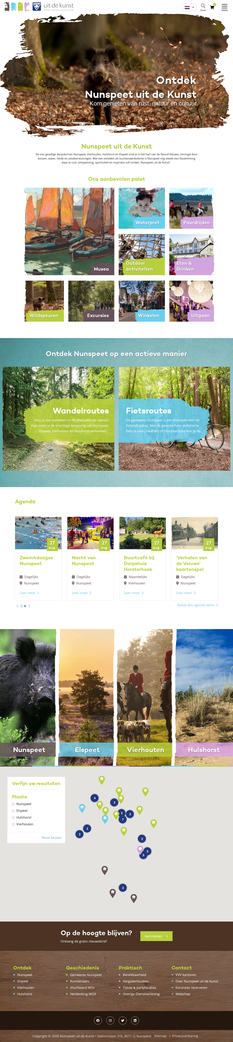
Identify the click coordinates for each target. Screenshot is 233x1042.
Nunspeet (23, 804)
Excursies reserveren (191, 987)
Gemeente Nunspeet (86, 975)
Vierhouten (24, 824)
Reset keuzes (51, 837)
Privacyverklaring (185, 1036)
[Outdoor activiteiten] (142, 254)
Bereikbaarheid (134, 975)
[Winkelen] (142, 301)
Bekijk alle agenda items (196, 605)
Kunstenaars (79, 981)
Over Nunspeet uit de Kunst (197, 981)
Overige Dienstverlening (141, 994)
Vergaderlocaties (136, 981)
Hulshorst (23, 817)
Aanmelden (154, 936)
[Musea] (66, 231)
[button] (17, 606)
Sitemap (160, 1036)
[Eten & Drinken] (192, 254)
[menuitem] (189, 7)
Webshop (183, 994)
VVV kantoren (186, 975)
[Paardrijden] (192, 208)
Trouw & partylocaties (139, 987)
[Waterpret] (142, 208)
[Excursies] (91, 301)
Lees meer (27, 593)
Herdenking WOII (83, 994)
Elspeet (21, 810)
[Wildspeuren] (41, 301)
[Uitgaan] (192, 301)
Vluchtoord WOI (82, 987)
